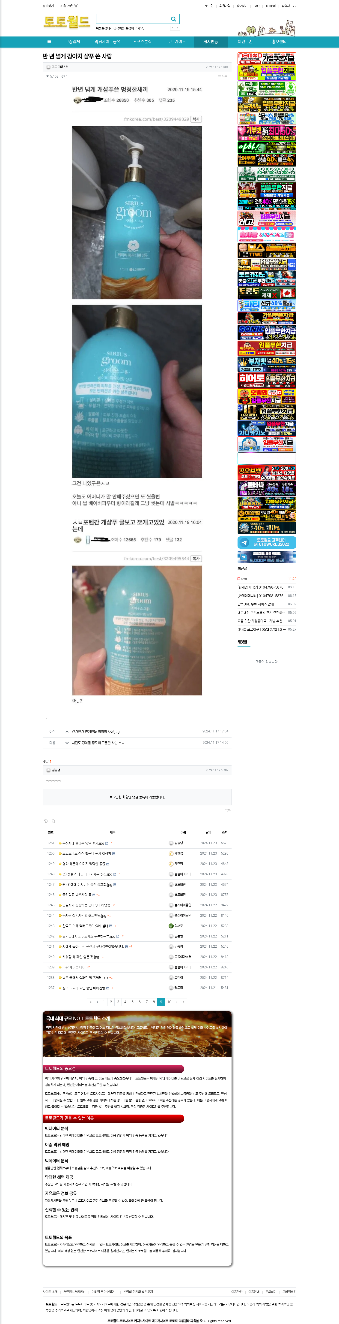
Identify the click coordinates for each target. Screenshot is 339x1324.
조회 (224, 832)
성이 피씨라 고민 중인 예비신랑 (83, 988)
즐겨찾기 (48, 6)
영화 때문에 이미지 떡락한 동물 (83, 864)
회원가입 (224, 6)
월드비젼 (180, 884)
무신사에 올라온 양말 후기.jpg (83, 843)
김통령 (55, 770)
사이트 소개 (50, 1292)
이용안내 (253, 1292)
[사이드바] (49, 42)
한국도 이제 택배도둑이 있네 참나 (85, 926)
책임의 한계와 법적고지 (138, 1292)
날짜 (208, 832)
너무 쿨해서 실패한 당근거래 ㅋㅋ (85, 978)
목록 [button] (224, 76)
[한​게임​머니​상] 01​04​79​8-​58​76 (260, 587)
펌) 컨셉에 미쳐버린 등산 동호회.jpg (87, 885)
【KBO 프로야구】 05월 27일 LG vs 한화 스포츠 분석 (262, 630)
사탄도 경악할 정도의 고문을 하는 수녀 (98, 743)
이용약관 (236, 1292)
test (243, 579)
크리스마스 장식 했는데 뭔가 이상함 (86, 853)
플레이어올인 (182, 905)
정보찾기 (241, 6)
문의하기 (271, 1292)
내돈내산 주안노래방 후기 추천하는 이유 (262, 613)
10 (169, 1002)
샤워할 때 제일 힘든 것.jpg (80, 957)
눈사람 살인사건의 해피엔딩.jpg (84, 916)
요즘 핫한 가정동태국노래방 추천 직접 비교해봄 (262, 621)
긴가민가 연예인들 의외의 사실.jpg (96, 732)
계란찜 (178, 853)
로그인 (209, 6)
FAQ (256, 6)
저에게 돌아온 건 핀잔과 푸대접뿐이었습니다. (93, 947)
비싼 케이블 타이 (73, 967)
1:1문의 (270, 6)
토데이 (178, 977)
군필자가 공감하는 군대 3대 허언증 (86, 905)
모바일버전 (289, 1292)
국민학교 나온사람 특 (76, 895)
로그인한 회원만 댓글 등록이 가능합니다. (137, 797)
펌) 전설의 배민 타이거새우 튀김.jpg (87, 874)
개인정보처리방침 (74, 1292)
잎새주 (178, 926)
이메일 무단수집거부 (104, 1292)
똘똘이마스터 (59, 67)
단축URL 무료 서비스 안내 (256, 604)
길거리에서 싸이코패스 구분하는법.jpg (88, 936)
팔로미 (178, 988)
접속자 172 (289, 6)
